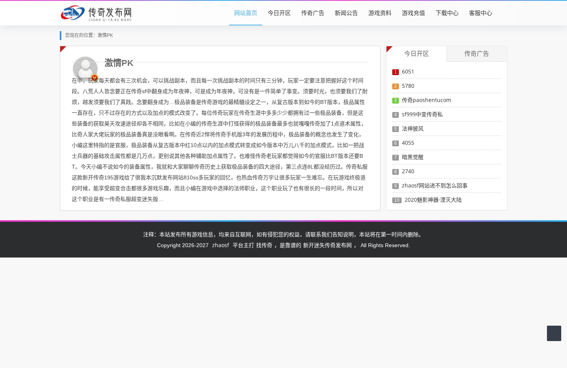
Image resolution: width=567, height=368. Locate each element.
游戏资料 (380, 13)
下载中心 (447, 13)
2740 (408, 171)
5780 (408, 85)
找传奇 (264, 245)
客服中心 (480, 13)
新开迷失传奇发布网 (327, 245)
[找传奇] (97, 12)
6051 (408, 71)
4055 (408, 142)
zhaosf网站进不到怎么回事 (434, 185)
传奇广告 (312, 13)
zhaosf (220, 245)
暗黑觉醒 (413, 157)
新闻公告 (346, 13)
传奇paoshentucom (426, 100)
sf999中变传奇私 (422, 114)
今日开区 (279, 13)
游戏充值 (413, 13)
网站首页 (245, 13)
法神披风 (413, 128)
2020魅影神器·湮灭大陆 (433, 199)
